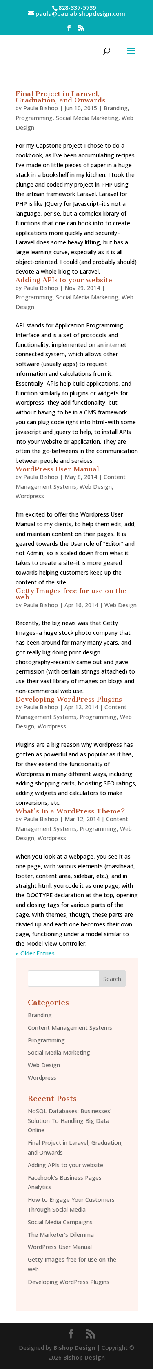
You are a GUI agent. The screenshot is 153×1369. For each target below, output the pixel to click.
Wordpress (30, 496)
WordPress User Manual (57, 469)
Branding (116, 108)
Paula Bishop (40, 108)
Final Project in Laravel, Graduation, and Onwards (60, 96)
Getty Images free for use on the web (71, 593)
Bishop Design (74, 1348)
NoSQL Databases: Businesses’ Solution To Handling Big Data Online (69, 1120)
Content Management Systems (70, 1027)
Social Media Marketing (87, 118)
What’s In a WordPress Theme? (70, 811)
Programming (34, 118)
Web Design (96, 486)
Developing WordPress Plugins (69, 699)
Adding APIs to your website (64, 280)
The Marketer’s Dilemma (61, 1234)
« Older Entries (35, 953)
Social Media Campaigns (60, 1222)
